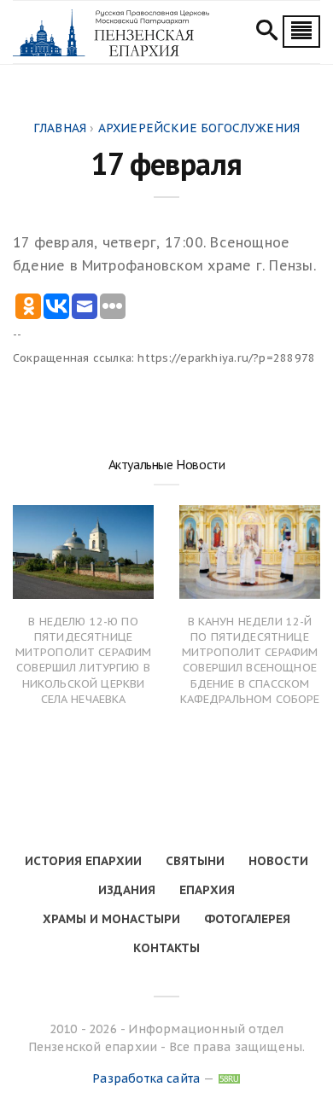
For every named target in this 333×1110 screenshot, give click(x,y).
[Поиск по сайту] (267, 32)
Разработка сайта (146, 1078)
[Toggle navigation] (301, 31)
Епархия (207, 890)
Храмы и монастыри (111, 919)
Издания (126, 890)
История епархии (83, 861)
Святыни (195, 861)
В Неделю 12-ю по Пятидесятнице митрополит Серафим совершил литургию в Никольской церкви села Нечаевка (83, 660)
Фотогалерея (247, 919)
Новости (278, 861)
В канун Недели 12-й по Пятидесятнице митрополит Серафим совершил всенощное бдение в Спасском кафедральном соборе (250, 660)
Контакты (166, 948)
